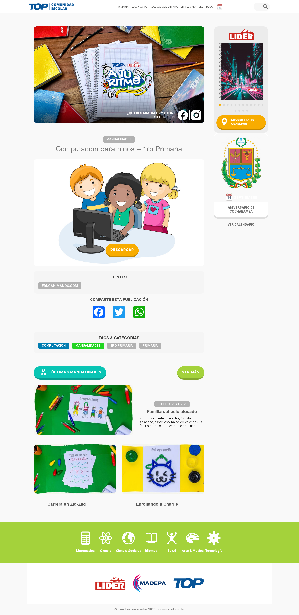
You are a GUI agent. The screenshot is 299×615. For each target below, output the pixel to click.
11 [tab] (258, 105)
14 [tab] (239, 111)
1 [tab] (220, 105)
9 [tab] (251, 105)
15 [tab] (243, 111)
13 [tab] (235, 111)
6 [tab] (239, 105)
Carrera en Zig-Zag (66, 504)
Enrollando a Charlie (157, 504)
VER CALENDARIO (241, 224)
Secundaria (139, 6)
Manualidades (119, 139)
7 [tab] (243, 105)
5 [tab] (235, 105)
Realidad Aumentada (164, 6)
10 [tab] (255, 105)
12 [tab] (262, 105)
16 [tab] (247, 111)
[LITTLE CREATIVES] (75, 469)
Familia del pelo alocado (172, 411)
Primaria (122, 6)
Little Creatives (192, 6)
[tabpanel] (241, 63)
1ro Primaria (121, 346)
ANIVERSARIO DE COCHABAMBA (241, 209)
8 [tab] (247, 105)
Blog (209, 6)
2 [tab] (224, 105)
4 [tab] (231, 105)
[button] (266, 7)
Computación (54, 346)
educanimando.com (60, 286)
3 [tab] (228, 105)
